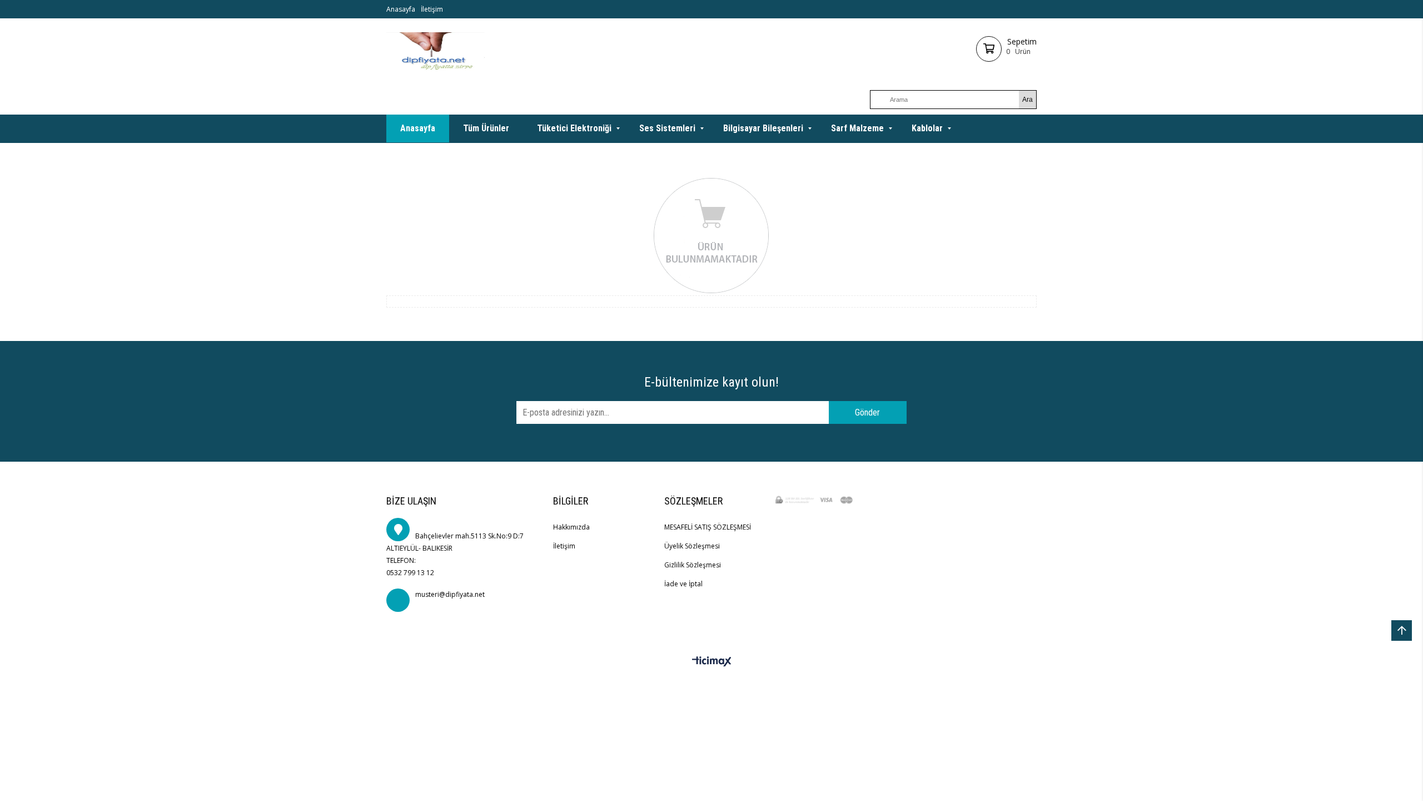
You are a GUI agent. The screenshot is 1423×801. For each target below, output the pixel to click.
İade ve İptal (683, 584)
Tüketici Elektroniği (574, 128)
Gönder (867, 412)
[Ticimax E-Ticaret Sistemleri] (712, 662)
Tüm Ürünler (486, 128)
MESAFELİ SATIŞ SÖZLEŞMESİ (707, 527)
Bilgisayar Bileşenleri (763, 128)
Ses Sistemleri (667, 128)
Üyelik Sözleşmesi (692, 546)
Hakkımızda (571, 527)
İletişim (432, 9)
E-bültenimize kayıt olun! (711, 382)
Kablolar (927, 128)
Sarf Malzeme (857, 128)
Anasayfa (400, 9)
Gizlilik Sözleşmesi (692, 565)
